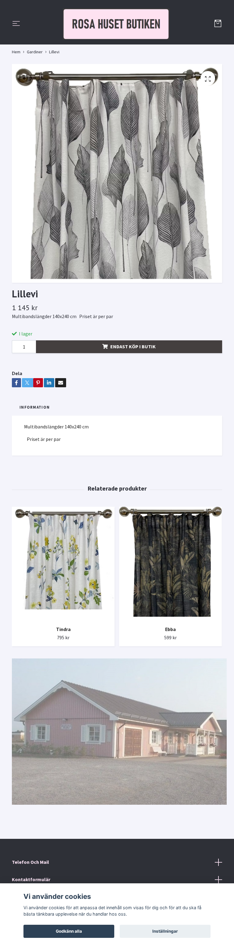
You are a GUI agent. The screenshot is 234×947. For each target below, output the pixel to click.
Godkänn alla (69, 931)
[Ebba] (170, 610)
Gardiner (35, 98)
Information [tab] (35, 454)
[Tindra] (63, 610)
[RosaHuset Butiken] (117, 47)
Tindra (63, 676)
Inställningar (165, 931)
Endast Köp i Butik (133, 393)
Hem (16, 98)
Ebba (170, 676)
